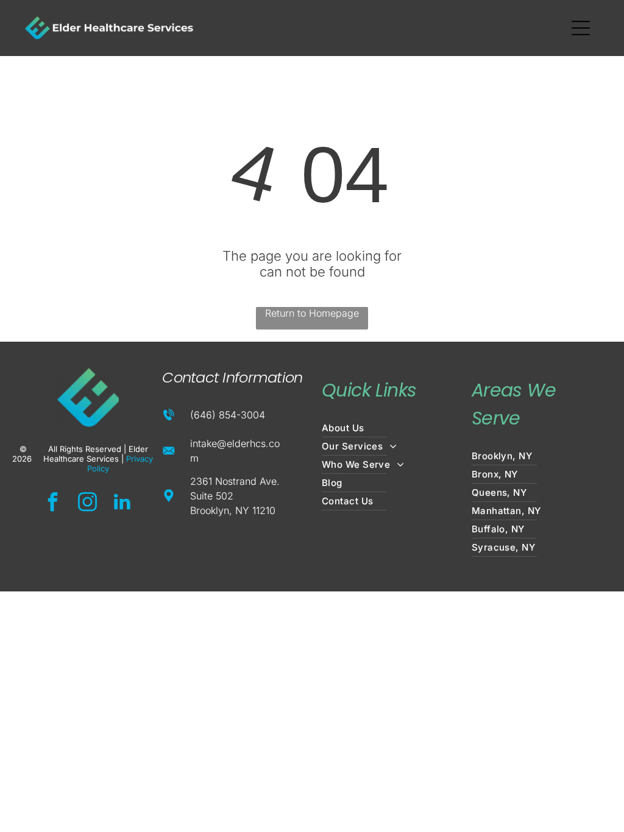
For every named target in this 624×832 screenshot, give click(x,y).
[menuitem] (387, 428)
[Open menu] (581, 28)
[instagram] (87, 503)
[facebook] (52, 503)
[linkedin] (122, 503)
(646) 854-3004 (227, 415)
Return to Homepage (312, 313)
